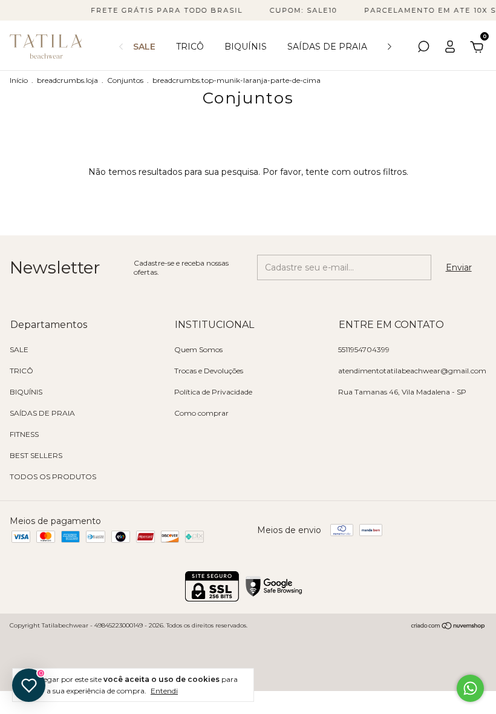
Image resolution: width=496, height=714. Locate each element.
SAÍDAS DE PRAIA (327, 46)
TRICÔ (190, 46)
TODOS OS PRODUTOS (53, 476)
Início (19, 80)
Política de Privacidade (213, 391)
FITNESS (24, 434)
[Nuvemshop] (448, 626)
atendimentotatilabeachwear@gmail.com (412, 370)
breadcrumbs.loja (67, 80)
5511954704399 (364, 349)
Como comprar (201, 413)
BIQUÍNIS (245, 46)
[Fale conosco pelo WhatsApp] (470, 688)
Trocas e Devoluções (208, 370)
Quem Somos (198, 349)
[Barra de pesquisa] (423, 48)
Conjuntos (125, 80)
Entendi (164, 690)
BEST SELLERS (36, 455)
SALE (144, 46)
